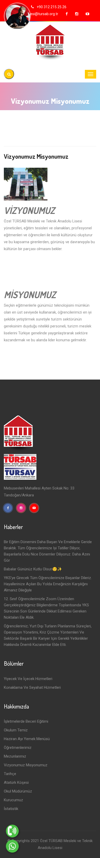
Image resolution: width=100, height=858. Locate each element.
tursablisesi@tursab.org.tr (37, 14)
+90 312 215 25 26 (51, 7)
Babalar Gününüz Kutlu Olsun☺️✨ (33, 569)
